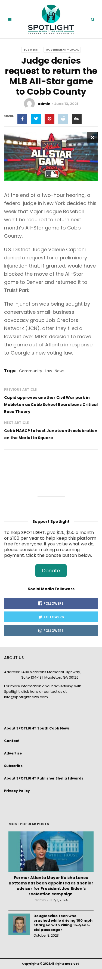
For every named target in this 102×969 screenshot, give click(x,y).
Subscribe (13, 765)
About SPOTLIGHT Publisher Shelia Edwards (43, 778)
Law (48, 371)
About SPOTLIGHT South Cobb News (37, 728)
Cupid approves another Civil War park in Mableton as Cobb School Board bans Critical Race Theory (51, 404)
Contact (12, 740)
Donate (51, 570)
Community (30, 371)
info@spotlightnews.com (26, 697)
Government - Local (62, 50)
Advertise (13, 753)
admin (44, 103)
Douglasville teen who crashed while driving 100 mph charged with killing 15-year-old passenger (62, 923)
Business (30, 50)
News (59, 371)
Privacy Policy (17, 790)
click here (29, 691)
